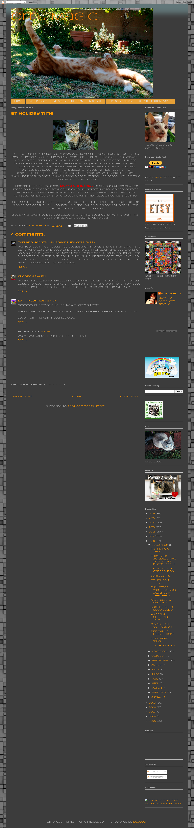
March (157, 688)
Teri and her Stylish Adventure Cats (51, 242)
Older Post (129, 397)
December (160, 545)
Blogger (140, 822)
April (155, 683)
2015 (152, 518)
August (157, 665)
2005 (153, 721)
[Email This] (75, 225)
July (155, 670)
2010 (152, 541)
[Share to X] (80, 225)
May (155, 679)
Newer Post (22, 397)
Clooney (26, 276)
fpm (108, 822)
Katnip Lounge (31, 301)
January (158, 697)
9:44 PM (40, 276)
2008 (153, 707)
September (160, 661)
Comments (158, 777)
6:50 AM (50, 301)
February (159, 692)
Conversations (163, 646)
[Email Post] (69, 226)
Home (18, 101)
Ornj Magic (54, 17)
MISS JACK (95, 101)
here (158, 177)
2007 (153, 712)
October (158, 656)
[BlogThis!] (78, 225)
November (160, 651)
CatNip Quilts (38, 101)
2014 (152, 523)
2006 (153, 716)
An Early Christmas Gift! (160, 617)
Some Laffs (160, 576)
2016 (152, 514)
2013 (152, 527)
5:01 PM (91, 242)
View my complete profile (166, 301)
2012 (152, 532)
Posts (154, 772)
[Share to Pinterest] (86, 225)
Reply (23, 267)
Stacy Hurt (171, 294)
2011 (152, 536)
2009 (153, 703)
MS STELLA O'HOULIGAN (68, 101)
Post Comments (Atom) (86, 406)
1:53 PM (45, 332)
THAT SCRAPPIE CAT (121, 101)
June (155, 674)
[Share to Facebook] (83, 225)
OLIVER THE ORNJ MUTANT (155, 101)
